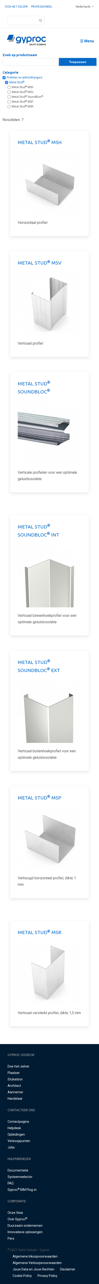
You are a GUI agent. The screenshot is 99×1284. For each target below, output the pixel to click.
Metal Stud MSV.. (23, 92)
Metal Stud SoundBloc (27, 96)
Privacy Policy (47, 1276)
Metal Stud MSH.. (23, 87)
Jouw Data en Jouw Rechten (33, 1269)
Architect (14, 1086)
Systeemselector (20, 1177)
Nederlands (83, 6)
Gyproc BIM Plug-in (22, 1190)
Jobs (11, 1147)
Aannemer (15, 1092)
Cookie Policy (22, 1276)
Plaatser (14, 1073)
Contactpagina (18, 1121)
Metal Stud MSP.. (23, 101)
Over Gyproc (17, 1219)
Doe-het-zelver (16, 6)
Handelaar (15, 1098)
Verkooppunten (19, 1141)
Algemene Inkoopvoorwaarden (35, 1256)
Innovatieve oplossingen (25, 1232)
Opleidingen (16, 1134)
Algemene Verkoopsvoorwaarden (37, 1263)
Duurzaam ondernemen (25, 1225)
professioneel (41, 6)
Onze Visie (15, 1213)
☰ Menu (87, 41)
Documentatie (18, 1170)
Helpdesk (14, 1128)
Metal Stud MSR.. (23, 106)
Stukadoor (15, 1079)
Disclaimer (67, 1269)
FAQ (11, 1183)
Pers (11, 1238)
